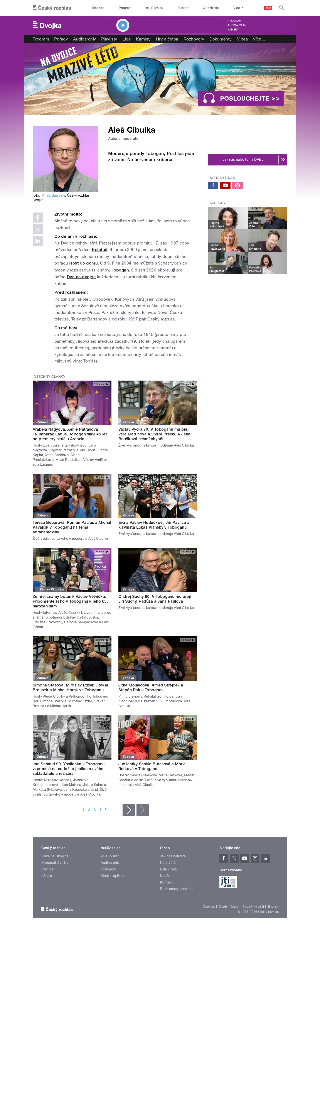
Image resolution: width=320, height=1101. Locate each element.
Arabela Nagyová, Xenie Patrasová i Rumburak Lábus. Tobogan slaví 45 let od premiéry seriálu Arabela (70, 434)
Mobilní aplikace (114, 876)
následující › (129, 810)
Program (125, 8)
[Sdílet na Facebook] (38, 217)
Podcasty (108, 869)
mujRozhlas (154, 8)
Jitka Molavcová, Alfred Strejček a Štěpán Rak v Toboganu (150, 687)
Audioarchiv (236, 25)
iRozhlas (98, 8)
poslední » (142, 810)
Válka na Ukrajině (55, 856)
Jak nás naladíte (173, 856)
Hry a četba (167, 39)
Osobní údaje (228, 906)
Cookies (209, 906)
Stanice (182, 8)
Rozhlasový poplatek (177, 889)
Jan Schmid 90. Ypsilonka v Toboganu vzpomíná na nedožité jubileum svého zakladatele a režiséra (69, 769)
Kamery (233, 29)
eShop (46, 876)
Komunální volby (54, 863)
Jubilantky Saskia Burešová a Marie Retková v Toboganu (152, 766)
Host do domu (83, 263)
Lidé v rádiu (169, 869)
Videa (242, 39)
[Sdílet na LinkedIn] (38, 241)
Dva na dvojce (81, 276)
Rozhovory (194, 39)
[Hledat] (281, 8)
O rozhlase (211, 8)
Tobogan (155, 153)
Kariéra (165, 876)
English (273, 906)
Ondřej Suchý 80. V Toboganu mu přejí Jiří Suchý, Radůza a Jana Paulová (154, 599)
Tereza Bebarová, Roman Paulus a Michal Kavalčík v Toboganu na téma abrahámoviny (72, 527)
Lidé (127, 39)
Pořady (61, 39)
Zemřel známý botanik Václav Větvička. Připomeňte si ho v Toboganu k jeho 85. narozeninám (70, 601)
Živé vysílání (110, 856)
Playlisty (109, 39)
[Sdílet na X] (38, 229)
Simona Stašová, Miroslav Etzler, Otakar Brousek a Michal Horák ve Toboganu (70, 687)
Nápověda (168, 863)
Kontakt (166, 882)
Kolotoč (99, 249)
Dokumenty (220, 39)
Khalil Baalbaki (53, 195)
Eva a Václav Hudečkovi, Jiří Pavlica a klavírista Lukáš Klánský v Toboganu (154, 524)
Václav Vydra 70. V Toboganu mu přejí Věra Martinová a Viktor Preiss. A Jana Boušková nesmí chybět (154, 434)
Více (259, 39)
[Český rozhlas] (52, 8)
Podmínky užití (253, 906)
